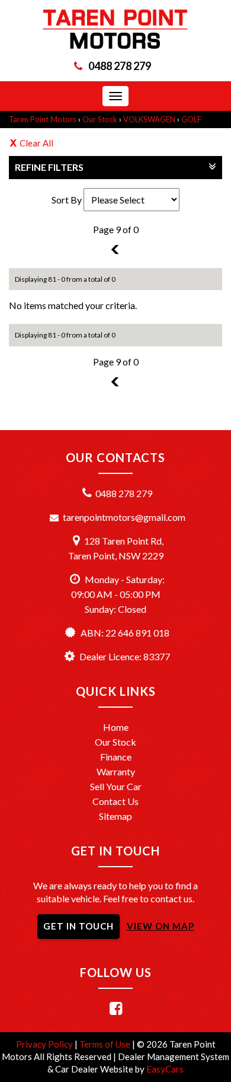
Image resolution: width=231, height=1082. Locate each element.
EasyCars (165, 1069)
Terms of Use (105, 1044)
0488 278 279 (119, 65)
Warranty (116, 771)
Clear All (36, 143)
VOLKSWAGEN (149, 119)
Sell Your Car (116, 786)
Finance (115, 756)
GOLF (191, 119)
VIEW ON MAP (160, 926)
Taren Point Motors (42, 119)
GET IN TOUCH (78, 926)
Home (116, 727)
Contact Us (115, 801)
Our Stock (99, 119)
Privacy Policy (45, 1044)
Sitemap (115, 816)
